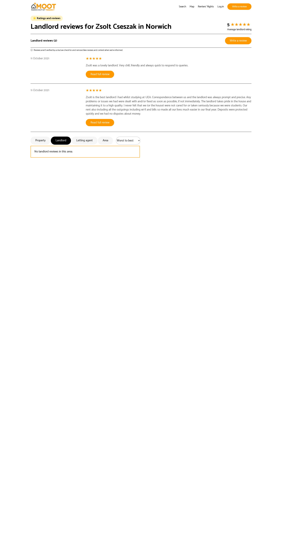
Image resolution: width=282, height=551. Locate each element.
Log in (220, 7)
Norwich (158, 27)
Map (192, 7)
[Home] (43, 6)
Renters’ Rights (206, 7)
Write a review (239, 6)
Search (182, 7)
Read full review (99, 74)
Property (40, 140)
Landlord (61, 140)
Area (105, 140)
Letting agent (84, 140)
